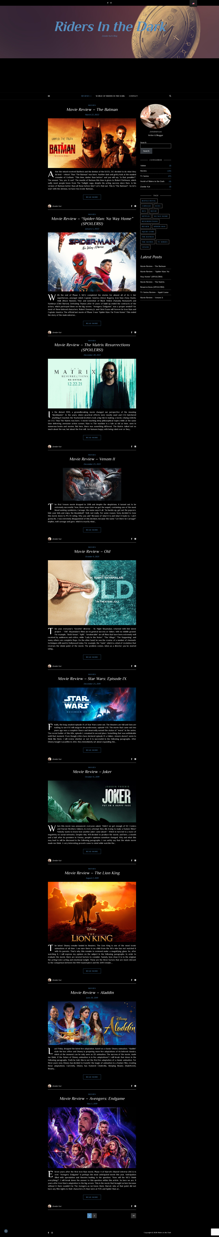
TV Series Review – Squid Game (154, 292)
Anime (143, 165)
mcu (144, 211)
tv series (163, 242)
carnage (146, 206)
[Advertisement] (109, 75)
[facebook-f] (108, 3)
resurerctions (150, 221)
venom (145, 247)
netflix (146, 216)
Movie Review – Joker (92, 771)
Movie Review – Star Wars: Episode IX (92, 678)
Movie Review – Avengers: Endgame (92, 1098)
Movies (92, 105)
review (145, 226)
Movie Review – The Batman (92, 109)
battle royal (149, 201)
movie (154, 211)
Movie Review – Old (92, 551)
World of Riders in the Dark (110, 96)
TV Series (144, 176)
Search (143, 142)
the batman (148, 237)
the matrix (147, 242)
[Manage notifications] (6, 1231)
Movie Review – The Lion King (92, 873)
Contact (133, 96)
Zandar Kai (56, 206)
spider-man (160, 226)
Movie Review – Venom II (92, 459)
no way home (161, 216)
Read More (92, 197)
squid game (148, 232)
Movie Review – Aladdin (92, 992)
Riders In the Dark (109, 26)
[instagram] (111, 3)
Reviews (85, 96)
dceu (158, 206)
